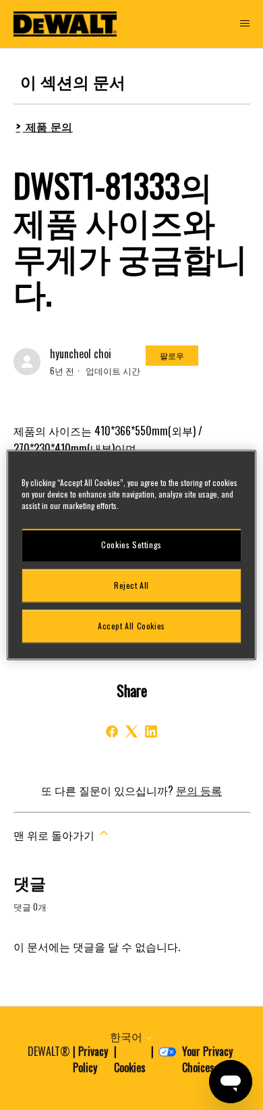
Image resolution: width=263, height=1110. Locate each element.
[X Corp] (131, 731)
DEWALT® (49, 1051)
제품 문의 (49, 126)
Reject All (131, 585)
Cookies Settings (131, 544)
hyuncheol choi (80, 353)
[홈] (65, 24)
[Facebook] (112, 731)
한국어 (127, 1036)
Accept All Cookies (131, 625)
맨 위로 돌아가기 (55, 835)
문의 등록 (199, 790)
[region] (132, 555)
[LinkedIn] (151, 731)
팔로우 (172, 355)
